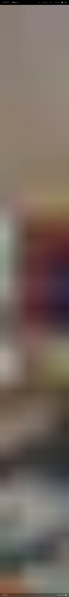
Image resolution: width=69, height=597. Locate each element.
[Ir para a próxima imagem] (6, 595)
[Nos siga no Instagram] (62, 2)
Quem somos (56, 2)
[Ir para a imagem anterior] (3, 595)
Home (39, 2)
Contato (51, 2)
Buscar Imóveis (45, 2)
